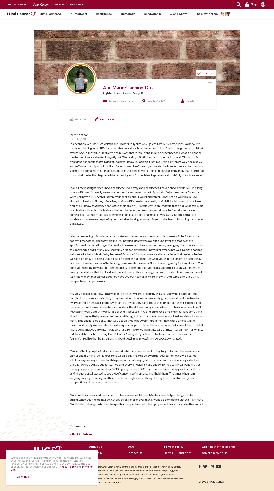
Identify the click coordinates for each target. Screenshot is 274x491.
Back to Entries (82, 434)
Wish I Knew (178, 14)
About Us (95, 446)
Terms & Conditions (178, 452)
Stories (59, 4)
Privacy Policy (174, 446)
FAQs (130, 446)
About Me (81, 119)
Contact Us (134, 452)
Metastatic (127, 14)
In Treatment (78, 14)
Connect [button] (207, 73)
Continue (23, 476)
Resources (77, 4)
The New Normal (206, 14)
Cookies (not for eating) (218, 446)
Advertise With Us (214, 452)
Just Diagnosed (50, 14)
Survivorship (152, 14)
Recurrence (104, 14)
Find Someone (16, 4)
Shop (254, 4)
